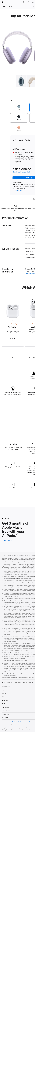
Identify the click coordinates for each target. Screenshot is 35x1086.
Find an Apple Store (17, 722)
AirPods (8, 682)
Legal (23, 730)
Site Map (29, 730)
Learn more (7, 540)
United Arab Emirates (7, 725)
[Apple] (2, 682)
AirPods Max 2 (6, 7)
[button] (24, 2)
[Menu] (33, 2)
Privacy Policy (6, 730)
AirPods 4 (13, 327)
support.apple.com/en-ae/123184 (12, 578)
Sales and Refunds (16, 730)
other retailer (27, 722)
